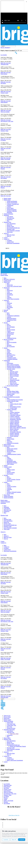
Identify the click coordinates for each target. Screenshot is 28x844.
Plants (8, 490)
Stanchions (9, 481)
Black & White (13, 373)
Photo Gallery (7, 738)
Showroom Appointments (13, 243)
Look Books (10, 216)
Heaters (9, 471)
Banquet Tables (10, 394)
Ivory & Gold (13, 378)
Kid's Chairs (10, 356)
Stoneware (9, 293)
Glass (8, 296)
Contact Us (6, 239)
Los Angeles (4, 55)
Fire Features (10, 474)
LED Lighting (10, 464)
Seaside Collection (14, 433)
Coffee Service (10, 332)
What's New (7, 282)
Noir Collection (14, 430)
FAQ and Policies (11, 223)
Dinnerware (7, 287)
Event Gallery (10, 208)
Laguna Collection (14, 420)
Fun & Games (10, 493)
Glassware (6, 300)
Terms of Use (7, 715)
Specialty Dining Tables (13, 391)
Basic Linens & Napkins (13, 364)
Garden (5, 482)
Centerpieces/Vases (11, 320)
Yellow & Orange (14, 384)
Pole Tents (9, 726)
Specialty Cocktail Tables (13, 392)
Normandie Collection (15, 432)
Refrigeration (10, 450)
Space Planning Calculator (13, 230)
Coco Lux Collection (15, 418)
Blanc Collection (14, 413)
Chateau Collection (14, 416)
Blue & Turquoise (14, 374)
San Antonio (4, 178)
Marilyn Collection (14, 425)
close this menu (4, 697)
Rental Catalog (7, 198)
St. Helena (3, 140)
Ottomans (9, 437)
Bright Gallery (4, 500)
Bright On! (9, 225)
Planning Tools (7, 222)
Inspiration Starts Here (9, 729)
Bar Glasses (10, 307)
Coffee (8, 308)
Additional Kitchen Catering (14, 454)
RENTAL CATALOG (9, 279)
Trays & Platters (11, 327)
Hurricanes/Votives (11, 318)
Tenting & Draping (8, 213)
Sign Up (9, 236)
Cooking (9, 453)
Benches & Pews (11, 355)
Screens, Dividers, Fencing (13, 479)
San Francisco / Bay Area (7, 121)
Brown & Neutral (14, 376)
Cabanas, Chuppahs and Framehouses (13, 204)
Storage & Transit (11, 451)
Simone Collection (14, 434)
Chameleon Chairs (11, 357)
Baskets (9, 335)
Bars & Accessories (8, 339)
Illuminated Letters (11, 461)
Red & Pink (13, 381)
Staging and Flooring (12, 202)
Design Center (10, 226)
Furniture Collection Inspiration (12, 211)
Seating (5, 348)
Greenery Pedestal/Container (14, 492)
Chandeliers (10, 460)
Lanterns (9, 317)
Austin (2, 149)
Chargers (9, 297)
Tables (5, 387)
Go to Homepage (5, 777)
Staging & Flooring (8, 497)
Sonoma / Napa (4, 130)
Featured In (9, 219)
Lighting (9, 206)
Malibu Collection (14, 423)
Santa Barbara (4, 102)
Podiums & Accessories (12, 443)
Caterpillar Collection (15, 415)
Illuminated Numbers (12, 462)
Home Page (6, 718)
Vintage (6, 465)
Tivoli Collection (14, 436)
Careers (5, 237)
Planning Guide (11, 229)
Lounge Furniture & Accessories (12, 397)
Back (5, 278)
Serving (6, 322)
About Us (6, 233)
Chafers (9, 331)
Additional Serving (11, 338)
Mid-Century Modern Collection (18, 427)
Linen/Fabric (7, 360)
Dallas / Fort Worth (5, 159)
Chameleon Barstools (12, 359)
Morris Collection (14, 429)
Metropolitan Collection (16, 426)
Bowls (8, 328)
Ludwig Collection (14, 422)
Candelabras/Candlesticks (13, 315)
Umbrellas (9, 489)
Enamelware (10, 294)
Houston (3, 168)
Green (11, 377)
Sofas (11, 405)
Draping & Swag (11, 728)
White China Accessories (13, 299)
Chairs (8, 352)
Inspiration (6, 215)
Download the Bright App (13, 227)
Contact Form (10, 241)
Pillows (8, 440)
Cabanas (9, 488)
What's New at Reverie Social (14, 286)
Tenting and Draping (12, 201)
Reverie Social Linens (12, 385)
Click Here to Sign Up (14, 815)
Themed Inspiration (11, 209)
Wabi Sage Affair (14, 733)
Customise (6, 839)
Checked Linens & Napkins (14, 367)
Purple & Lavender (14, 380)
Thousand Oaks (4, 64)
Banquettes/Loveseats (15, 406)
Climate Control (8, 467)
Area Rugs (9, 441)
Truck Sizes (10, 232)
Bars (8, 343)
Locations (9, 240)
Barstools (9, 353)
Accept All (21, 839)
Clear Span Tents (11, 724)
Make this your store (6, 63)
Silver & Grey (13, 383)
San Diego (3, 83)
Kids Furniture (7, 444)
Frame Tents (10, 722)
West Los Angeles (5, 111)
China (8, 292)
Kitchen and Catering (9, 446)
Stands (8, 321)
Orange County (4, 92)
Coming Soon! (7, 280)
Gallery (7, 199)
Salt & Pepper (10, 334)
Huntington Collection (15, 419)
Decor (5, 311)
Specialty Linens (11, 369)
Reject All (14, 839)
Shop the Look (10, 218)
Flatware (6, 310)
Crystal (8, 304)
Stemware (9, 306)
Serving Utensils (11, 329)
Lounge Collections (11, 409)
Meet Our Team (11, 234)
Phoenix (3, 187)
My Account (4, 274)
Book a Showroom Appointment (15, 760)
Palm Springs (4, 74)
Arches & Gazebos (11, 486)
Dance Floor (7, 495)
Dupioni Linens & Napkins (13, 366)
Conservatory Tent (11, 725)
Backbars (9, 345)
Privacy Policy (7, 717)
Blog (8, 220)
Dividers (6, 475)
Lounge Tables (10, 439)
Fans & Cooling (11, 472)
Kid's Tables (10, 395)
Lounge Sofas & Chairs (12, 401)
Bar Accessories (11, 346)
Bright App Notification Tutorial (18, 746)
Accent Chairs (13, 408)
